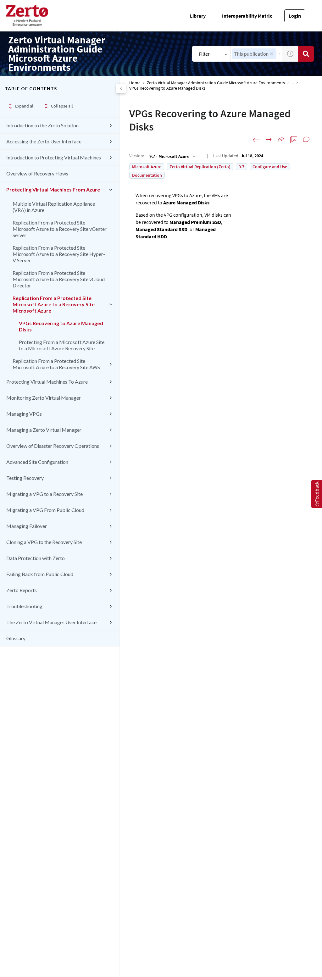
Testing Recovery (25, 478)
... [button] (292, 83)
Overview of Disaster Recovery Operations (52, 446)
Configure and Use (270, 166)
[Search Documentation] (306, 54)
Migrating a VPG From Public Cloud (45, 510)
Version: (136, 155)
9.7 (241, 166)
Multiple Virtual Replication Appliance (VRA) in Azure (54, 207)
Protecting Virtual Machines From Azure (53, 189)
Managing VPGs (24, 414)
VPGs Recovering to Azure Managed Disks (61, 326)
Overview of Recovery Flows (37, 173)
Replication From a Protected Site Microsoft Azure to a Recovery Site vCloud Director (59, 279)
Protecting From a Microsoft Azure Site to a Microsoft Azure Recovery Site (61, 345)
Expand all (25, 106)
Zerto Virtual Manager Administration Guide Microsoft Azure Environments (216, 83)
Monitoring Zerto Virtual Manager (43, 398)
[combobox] (172, 156)
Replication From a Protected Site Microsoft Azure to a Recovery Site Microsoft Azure (54, 304)
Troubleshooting (24, 606)
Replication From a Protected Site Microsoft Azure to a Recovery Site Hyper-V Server (59, 254)
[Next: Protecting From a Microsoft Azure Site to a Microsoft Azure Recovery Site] (268, 139)
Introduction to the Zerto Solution (42, 125)
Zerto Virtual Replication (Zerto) (199, 166)
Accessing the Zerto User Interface (43, 141)
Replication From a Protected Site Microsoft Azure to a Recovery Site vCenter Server (60, 228)
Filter (204, 54)
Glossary (15, 638)
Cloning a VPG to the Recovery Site (44, 542)
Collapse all (62, 106)
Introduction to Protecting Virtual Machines (53, 157)
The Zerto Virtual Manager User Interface (51, 622)
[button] (271, 54)
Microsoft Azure (146, 166)
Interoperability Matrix (247, 16)
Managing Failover (26, 526)
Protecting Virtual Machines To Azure (47, 382)
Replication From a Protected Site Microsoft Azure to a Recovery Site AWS (56, 364)
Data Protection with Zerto (35, 558)
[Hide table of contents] (121, 88)
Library (198, 16)
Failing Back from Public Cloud (39, 574)
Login (295, 16)
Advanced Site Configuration (37, 462)
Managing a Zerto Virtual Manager (43, 430)
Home (135, 83)
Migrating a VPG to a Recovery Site (44, 494)
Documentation (147, 175)
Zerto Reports (21, 590)
